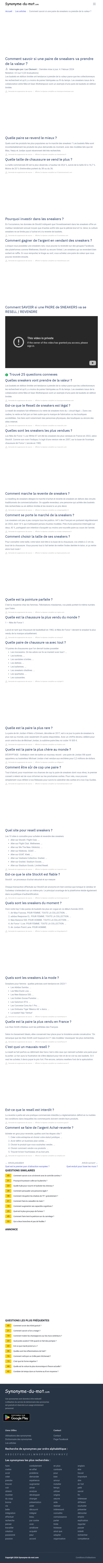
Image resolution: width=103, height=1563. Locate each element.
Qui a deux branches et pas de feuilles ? (29, 1221)
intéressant (59, 1509)
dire (79, 1480)
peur (31, 1535)
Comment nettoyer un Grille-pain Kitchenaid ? (32, 1356)
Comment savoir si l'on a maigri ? (27, 1331)
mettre (8, 1469)
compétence (83, 1538)
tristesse (57, 1527)
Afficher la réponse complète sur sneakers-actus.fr (52, 1063)
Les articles (10, 1443)
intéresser (82, 1498)
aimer (32, 1487)
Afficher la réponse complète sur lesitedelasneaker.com (53, 784)
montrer (9, 1495)
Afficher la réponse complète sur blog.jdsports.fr (51, 931)
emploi (81, 1517)
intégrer (32, 1513)
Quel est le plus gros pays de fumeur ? (29, 1211)
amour (57, 1480)
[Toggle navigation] (94, 4)
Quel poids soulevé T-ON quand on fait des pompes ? (35, 1341)
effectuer (9, 1517)
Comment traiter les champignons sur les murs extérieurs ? (37, 1336)
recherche (9, 1520)
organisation (59, 1538)
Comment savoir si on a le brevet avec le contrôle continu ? (37, 1176)
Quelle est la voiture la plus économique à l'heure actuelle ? (37, 1366)
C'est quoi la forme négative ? (25, 1361)
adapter (57, 1535)
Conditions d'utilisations (86, 1557)
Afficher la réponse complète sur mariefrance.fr (51, 1017)
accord (32, 1538)
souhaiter (82, 1506)
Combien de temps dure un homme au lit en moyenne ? (35, 1371)
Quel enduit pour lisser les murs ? (82, 1166)
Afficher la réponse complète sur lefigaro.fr (49, 762)
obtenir (8, 1491)
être (79, 1469)
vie (6, 1506)
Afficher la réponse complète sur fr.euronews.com (51, 235)
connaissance (60, 1517)
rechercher (82, 1535)
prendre (8, 1480)
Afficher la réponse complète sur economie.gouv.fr (52, 1123)
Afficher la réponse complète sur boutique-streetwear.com (54, 91)
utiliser (57, 1491)
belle (7, 1509)
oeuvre (57, 1498)
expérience (34, 1480)
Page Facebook (61, 1439)
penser (8, 1524)
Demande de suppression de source (20, 91)
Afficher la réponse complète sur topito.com (49, 612)
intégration (10, 1513)
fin (79, 1495)
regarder (81, 1524)
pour (56, 1473)
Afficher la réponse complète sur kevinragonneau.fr (52, 898)
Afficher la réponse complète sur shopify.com (50, 1156)
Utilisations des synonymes (18, 1435)
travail (81, 1473)
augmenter (34, 1484)
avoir (7, 1473)
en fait (81, 1484)
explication (83, 1520)
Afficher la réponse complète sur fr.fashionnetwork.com (53, 172)
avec (31, 1524)
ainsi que (58, 1531)
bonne (8, 1502)
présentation (35, 1502)
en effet (33, 1469)
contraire (58, 1469)
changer (33, 1498)
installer (57, 1484)
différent (82, 1502)
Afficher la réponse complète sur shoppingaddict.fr (52, 510)
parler (56, 1520)
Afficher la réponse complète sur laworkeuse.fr (50, 154)
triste (56, 1524)
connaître (58, 1513)
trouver (8, 1484)
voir (7, 1487)
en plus (57, 1466)
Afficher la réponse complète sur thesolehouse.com (52, 261)
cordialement (35, 1466)
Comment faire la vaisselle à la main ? (28, 1201)
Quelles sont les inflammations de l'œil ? (29, 1351)
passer (81, 1527)
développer (34, 1495)
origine (57, 1495)
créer (7, 1476)
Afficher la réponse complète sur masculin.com (51, 425)
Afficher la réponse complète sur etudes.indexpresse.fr (53, 531)
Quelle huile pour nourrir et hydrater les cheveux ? (33, 1186)
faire (7, 1466)
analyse (33, 1491)
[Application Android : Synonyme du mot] (17, 1417)
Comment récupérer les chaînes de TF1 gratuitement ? (35, 1196)
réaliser (57, 1506)
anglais (81, 1466)
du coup (9, 1498)
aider (31, 1506)
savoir (80, 1491)
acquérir (33, 1531)
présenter (82, 1509)
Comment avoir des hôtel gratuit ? (27, 1326)
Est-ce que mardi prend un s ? (25, 1346)
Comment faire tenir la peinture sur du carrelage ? (33, 1216)
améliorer (33, 1527)
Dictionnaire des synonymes (18, 1439)
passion (9, 1538)
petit (80, 1487)
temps (56, 1487)
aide (56, 1502)
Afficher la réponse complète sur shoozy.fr (49, 637)
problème (33, 1473)
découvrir (33, 1509)
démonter (82, 1513)
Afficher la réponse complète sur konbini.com (50, 744)
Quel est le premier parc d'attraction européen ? (27, 1166)
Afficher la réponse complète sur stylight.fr (49, 681)
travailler (9, 1527)
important (82, 1476)
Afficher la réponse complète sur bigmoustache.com (52, 553)
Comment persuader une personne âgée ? (30, 1191)
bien (56, 1476)
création (9, 1531)
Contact (57, 1435)
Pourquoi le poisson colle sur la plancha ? (30, 1181)
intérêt (81, 1531)
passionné (10, 1535)
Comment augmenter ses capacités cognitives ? (33, 1206)
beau (31, 1517)
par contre (34, 1520)
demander (34, 1476)
